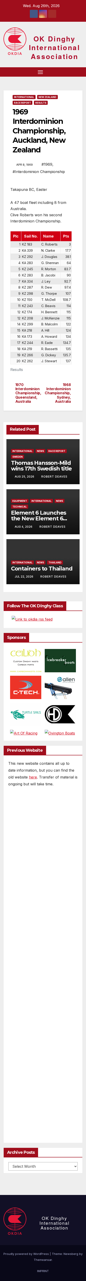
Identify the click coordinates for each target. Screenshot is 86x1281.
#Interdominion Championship (39, 171)
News (40, 451)
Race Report (22, 102)
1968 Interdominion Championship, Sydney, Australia (58, 393)
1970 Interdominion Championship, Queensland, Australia (28, 393)
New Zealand (47, 97)
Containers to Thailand (41, 568)
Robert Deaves (54, 476)
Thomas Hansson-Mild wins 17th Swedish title (41, 465)
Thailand (54, 562)
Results (40, 102)
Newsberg (71, 1254)
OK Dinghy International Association (54, 47)
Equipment (19, 501)
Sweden (17, 456)
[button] (71, 72)
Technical (19, 506)
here (33, 777)
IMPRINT (43, 1271)
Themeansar (43, 1260)
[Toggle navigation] (40, 72)
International (24, 97)
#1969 (47, 164)
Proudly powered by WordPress (26, 1254)
